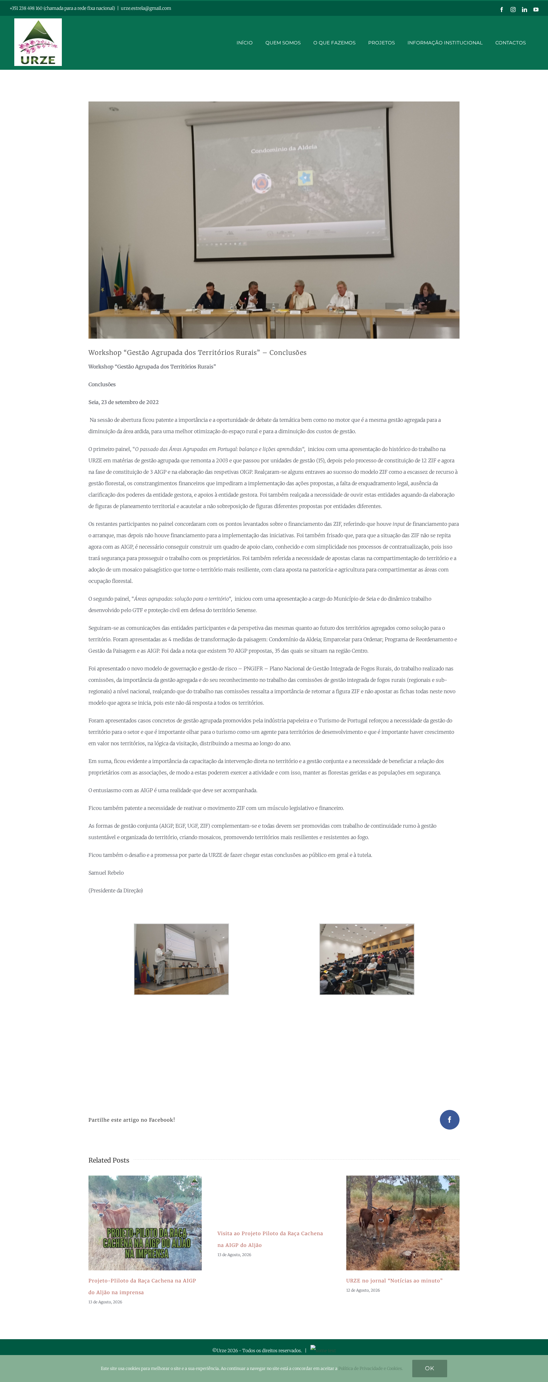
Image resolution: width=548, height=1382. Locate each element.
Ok (429, 1368)
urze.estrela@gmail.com (146, 8)
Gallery (153, 1223)
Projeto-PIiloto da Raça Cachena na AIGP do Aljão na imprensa (137, 1223)
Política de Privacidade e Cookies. (370, 1368)
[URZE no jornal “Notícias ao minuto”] (403, 1223)
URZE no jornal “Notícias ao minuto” (395, 1223)
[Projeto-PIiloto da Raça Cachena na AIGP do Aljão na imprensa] (145, 1223)
